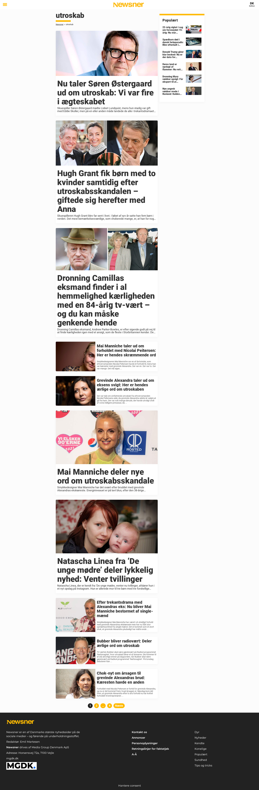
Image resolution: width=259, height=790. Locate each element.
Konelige (201, 748)
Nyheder (200, 737)
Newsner (59, 24)
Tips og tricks (203, 765)
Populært (201, 754)
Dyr (197, 732)
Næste (119, 705)
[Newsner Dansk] (128, 5)
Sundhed (201, 760)
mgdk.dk (12, 758)
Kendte (199, 743)
